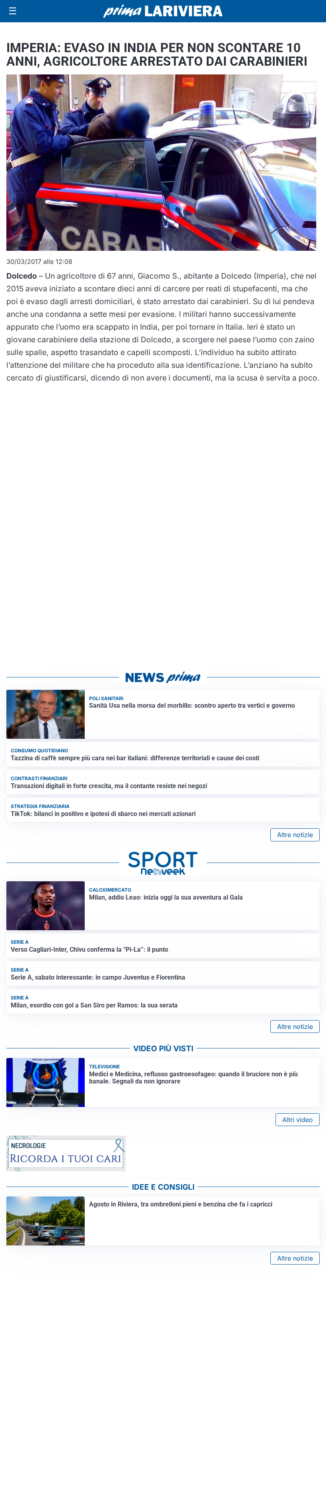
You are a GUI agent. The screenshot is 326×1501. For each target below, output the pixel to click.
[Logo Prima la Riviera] (163, 11)
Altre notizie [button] (295, 835)
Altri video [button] (297, 1120)
